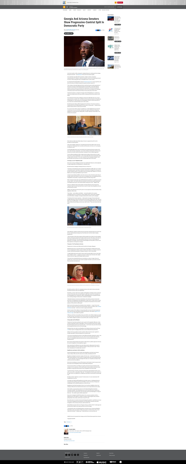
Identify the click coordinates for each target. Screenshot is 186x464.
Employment (86, 455)
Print (103, 30)
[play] (64, 7)
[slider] (68, 7)
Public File (97, 453)
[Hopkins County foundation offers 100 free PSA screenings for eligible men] (111, 47)
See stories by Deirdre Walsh (75, 432)
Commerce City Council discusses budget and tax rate (117, 66)
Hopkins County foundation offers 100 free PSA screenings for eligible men (117, 47)
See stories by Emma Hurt (69, 440)
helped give (80, 74)
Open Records (98, 455)
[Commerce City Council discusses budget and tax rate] (111, 66)
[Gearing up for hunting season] (111, 38)
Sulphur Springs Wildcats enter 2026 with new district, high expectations (117, 58)
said (68, 329)
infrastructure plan (87, 81)
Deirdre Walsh (69, 29)
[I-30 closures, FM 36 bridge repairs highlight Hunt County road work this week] (111, 30)
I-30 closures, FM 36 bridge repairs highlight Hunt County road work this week (117, 30)
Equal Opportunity (86, 457)
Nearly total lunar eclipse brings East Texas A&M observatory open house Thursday (117, 19)
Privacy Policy (111, 453)
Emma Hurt (74, 29)
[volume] (67, 7)
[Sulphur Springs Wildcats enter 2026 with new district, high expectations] (111, 58)
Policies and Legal (112, 455)
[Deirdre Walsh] (66, 432)
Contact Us (85, 453)
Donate (120, 2)
